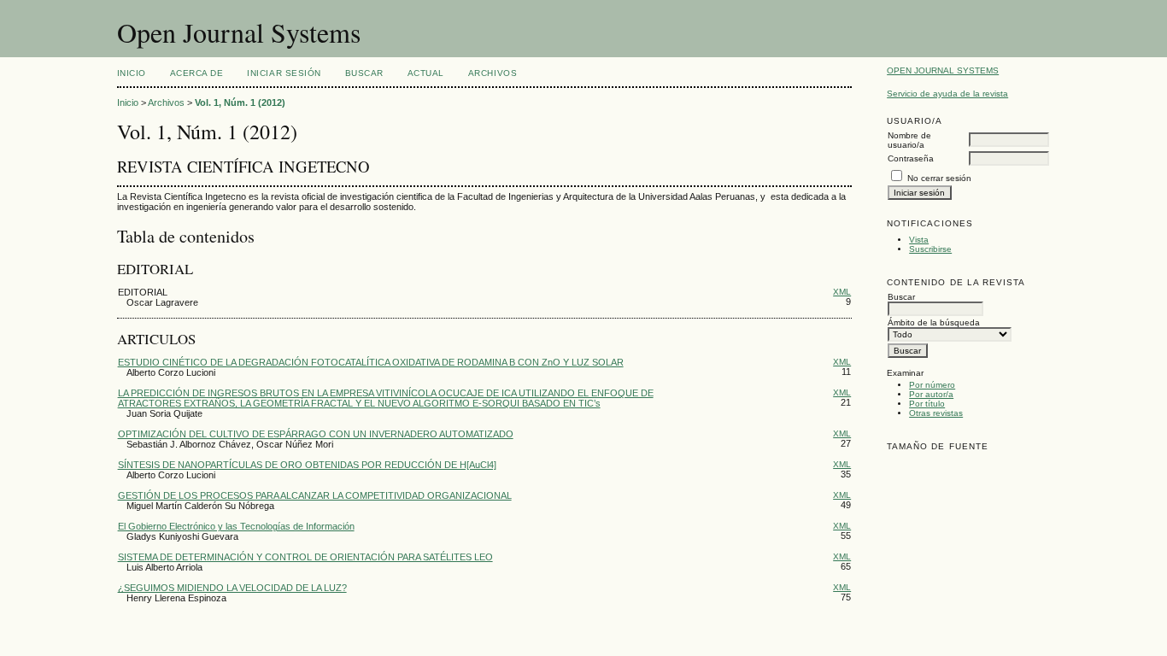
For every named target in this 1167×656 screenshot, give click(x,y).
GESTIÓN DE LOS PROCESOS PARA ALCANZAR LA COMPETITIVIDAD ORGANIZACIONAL (315, 495)
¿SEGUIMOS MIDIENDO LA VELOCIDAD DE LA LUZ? (232, 588)
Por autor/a (931, 394)
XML (842, 291)
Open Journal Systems (943, 70)
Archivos (492, 73)
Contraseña (911, 158)
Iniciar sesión (283, 73)
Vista (919, 239)
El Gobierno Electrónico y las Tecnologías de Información (236, 526)
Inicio (131, 73)
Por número (932, 385)
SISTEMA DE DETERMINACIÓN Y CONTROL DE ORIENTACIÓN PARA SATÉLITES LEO (305, 557)
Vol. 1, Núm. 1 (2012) (240, 102)
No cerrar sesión (939, 178)
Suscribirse (930, 249)
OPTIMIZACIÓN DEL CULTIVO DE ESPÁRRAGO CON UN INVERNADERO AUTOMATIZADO (315, 434)
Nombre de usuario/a (909, 140)
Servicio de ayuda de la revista (947, 93)
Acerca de (197, 73)
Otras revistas (936, 413)
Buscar (364, 73)
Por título (927, 403)
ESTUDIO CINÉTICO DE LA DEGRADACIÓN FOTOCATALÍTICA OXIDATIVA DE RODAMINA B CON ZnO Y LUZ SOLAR (371, 362)
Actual (426, 73)
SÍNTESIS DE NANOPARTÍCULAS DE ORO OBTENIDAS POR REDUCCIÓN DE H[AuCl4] (307, 465)
